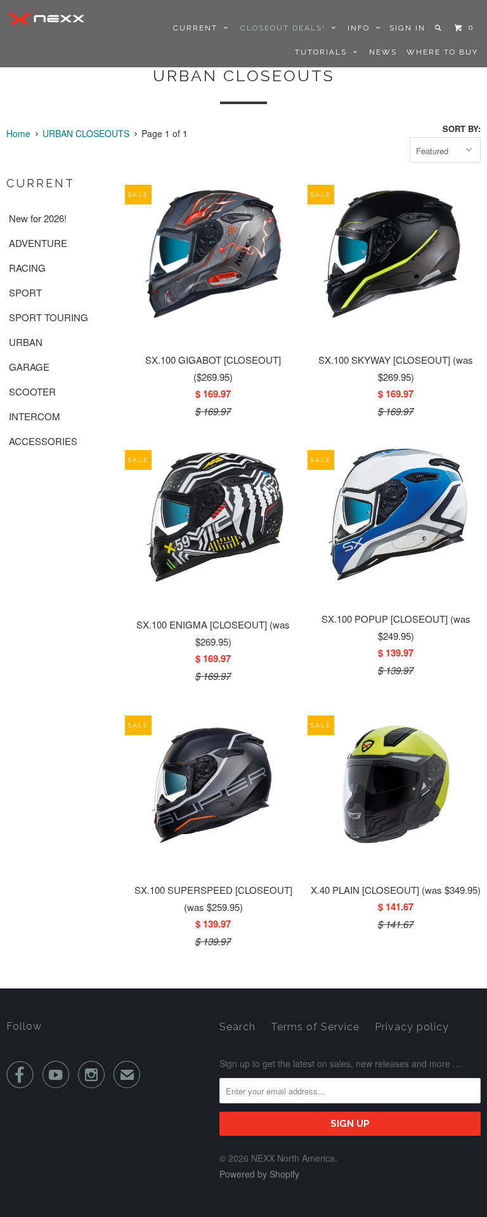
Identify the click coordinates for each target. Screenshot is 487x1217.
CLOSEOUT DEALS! (286, 27)
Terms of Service (315, 1027)
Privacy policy (412, 1027)
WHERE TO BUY (442, 52)
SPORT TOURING (48, 317)
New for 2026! (38, 218)
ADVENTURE (38, 242)
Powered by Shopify (259, 1173)
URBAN (25, 342)
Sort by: (462, 129)
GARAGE (29, 366)
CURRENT (198, 27)
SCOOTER (32, 391)
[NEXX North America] (45, 18)
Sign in (407, 27)
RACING (27, 267)
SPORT (25, 292)
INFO (361, 27)
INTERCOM (34, 416)
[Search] (439, 28)
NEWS (383, 52)
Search (237, 1027)
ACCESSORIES (43, 441)
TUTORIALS (324, 52)
